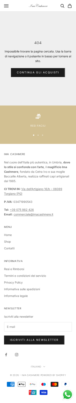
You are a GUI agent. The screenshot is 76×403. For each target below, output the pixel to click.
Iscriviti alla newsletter (34, 339)
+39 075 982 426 (22, 209)
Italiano (36, 366)
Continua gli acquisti (38, 72)
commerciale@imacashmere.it (33, 214)
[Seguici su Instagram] (17, 355)
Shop (7, 241)
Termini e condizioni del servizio (25, 275)
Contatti (9, 248)
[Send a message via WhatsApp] (67, 394)
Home (8, 235)
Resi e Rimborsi (14, 269)
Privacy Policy (13, 282)
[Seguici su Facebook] (6, 355)
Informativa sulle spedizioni (22, 289)
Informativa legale (16, 296)
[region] (38, 121)
